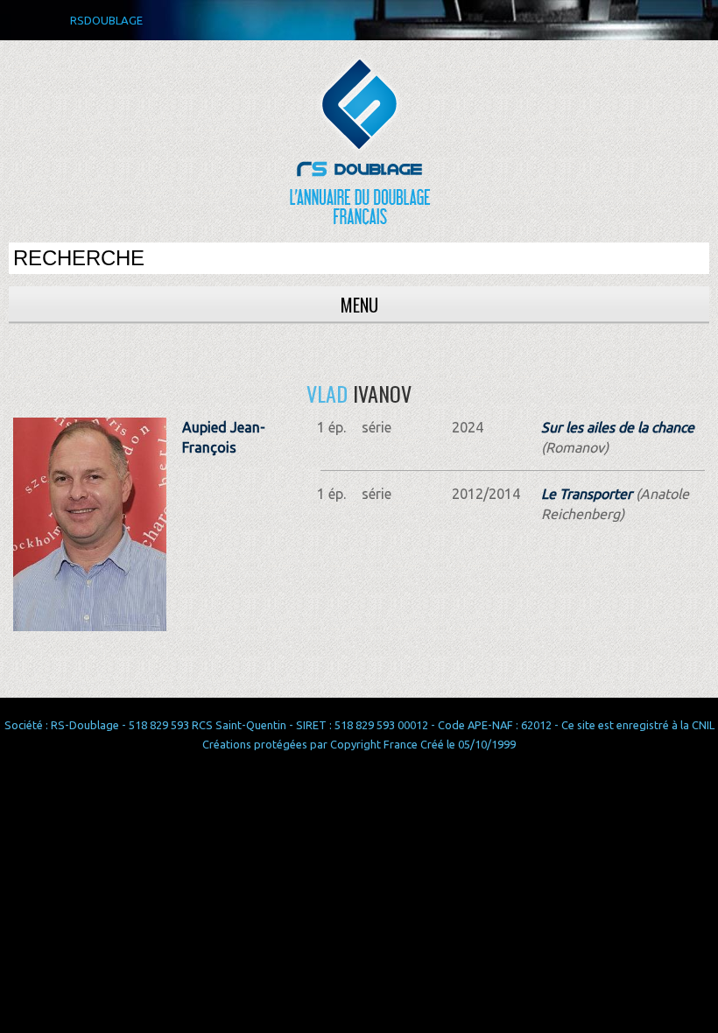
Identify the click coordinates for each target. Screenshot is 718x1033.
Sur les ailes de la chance (617, 427)
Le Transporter (586, 494)
